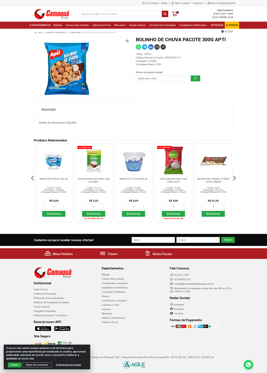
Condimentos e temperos (115, 283)
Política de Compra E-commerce (50, 315)
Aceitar (14, 365)
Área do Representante (223, 3)
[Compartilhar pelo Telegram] (144, 47)
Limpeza (106, 309)
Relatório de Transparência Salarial (51, 302)
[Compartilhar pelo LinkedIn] (150, 47)
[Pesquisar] (165, 14)
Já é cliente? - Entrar (156, 3)
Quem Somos (41, 289)
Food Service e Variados (114, 300)
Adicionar (55, 213)
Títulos (112, 254)
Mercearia (107, 313)
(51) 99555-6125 (223, 17)
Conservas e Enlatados (113, 292)
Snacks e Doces (110, 322)
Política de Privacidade (45, 293)
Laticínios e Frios (110, 305)
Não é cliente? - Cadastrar (189, 3)
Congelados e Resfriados (115, 287)
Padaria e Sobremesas (113, 317)
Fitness (105, 296)
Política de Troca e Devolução (49, 298)
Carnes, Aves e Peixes (113, 279)
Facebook (179, 309)
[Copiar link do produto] (163, 47)
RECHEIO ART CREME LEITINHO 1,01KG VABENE (213, 180)
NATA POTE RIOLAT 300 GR (54, 179)
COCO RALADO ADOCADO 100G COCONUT (93, 180)
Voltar (228, 31)
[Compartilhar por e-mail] (157, 47)
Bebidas (106, 274)
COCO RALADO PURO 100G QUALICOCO (173, 180)
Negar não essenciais (37, 365)
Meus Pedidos (62, 254)
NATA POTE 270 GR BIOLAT (134, 179)
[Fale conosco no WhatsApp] (248, 364)
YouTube (178, 313)
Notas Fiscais (162, 254)
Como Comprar (42, 306)
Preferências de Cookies (68, 365)
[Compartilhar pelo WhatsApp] (138, 47)
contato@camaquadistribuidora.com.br (194, 284)
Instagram (179, 304)
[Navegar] (32, 178)
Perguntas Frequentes (45, 311)
